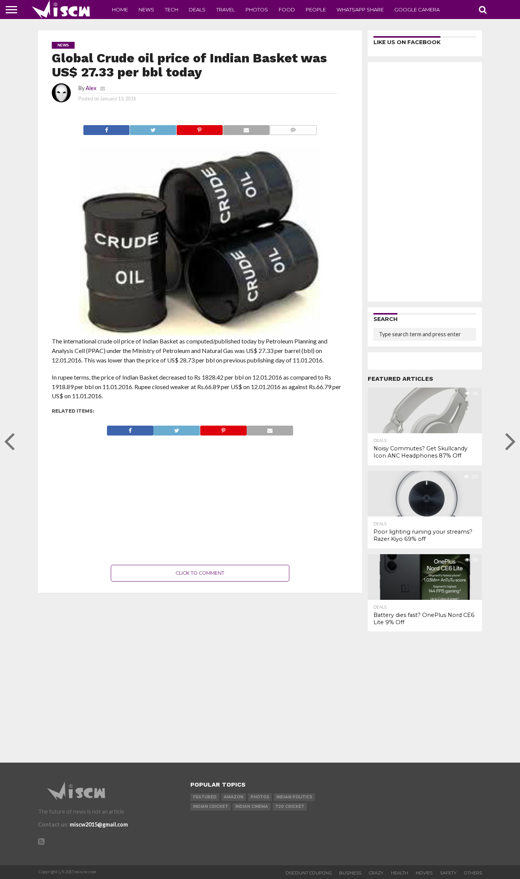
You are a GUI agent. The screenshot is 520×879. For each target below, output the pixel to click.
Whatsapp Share (360, 9)
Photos (257, 9)
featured (205, 797)
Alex (91, 88)
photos (259, 797)
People (316, 9)
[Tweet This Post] (152, 128)
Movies (424, 873)
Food (287, 9)
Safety (448, 873)
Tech (171, 9)
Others (473, 873)
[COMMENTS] (293, 128)
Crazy (376, 873)
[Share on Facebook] (106, 128)
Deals (197, 9)
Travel (225, 9)
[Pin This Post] (199, 128)
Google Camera (417, 9)
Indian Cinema (251, 806)
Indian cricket (210, 806)
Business (350, 873)
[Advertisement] (200, 500)
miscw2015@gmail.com (99, 824)
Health (399, 873)
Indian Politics (294, 797)
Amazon (233, 797)
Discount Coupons (309, 873)
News (146, 9)
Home (120, 9)
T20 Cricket (289, 806)
